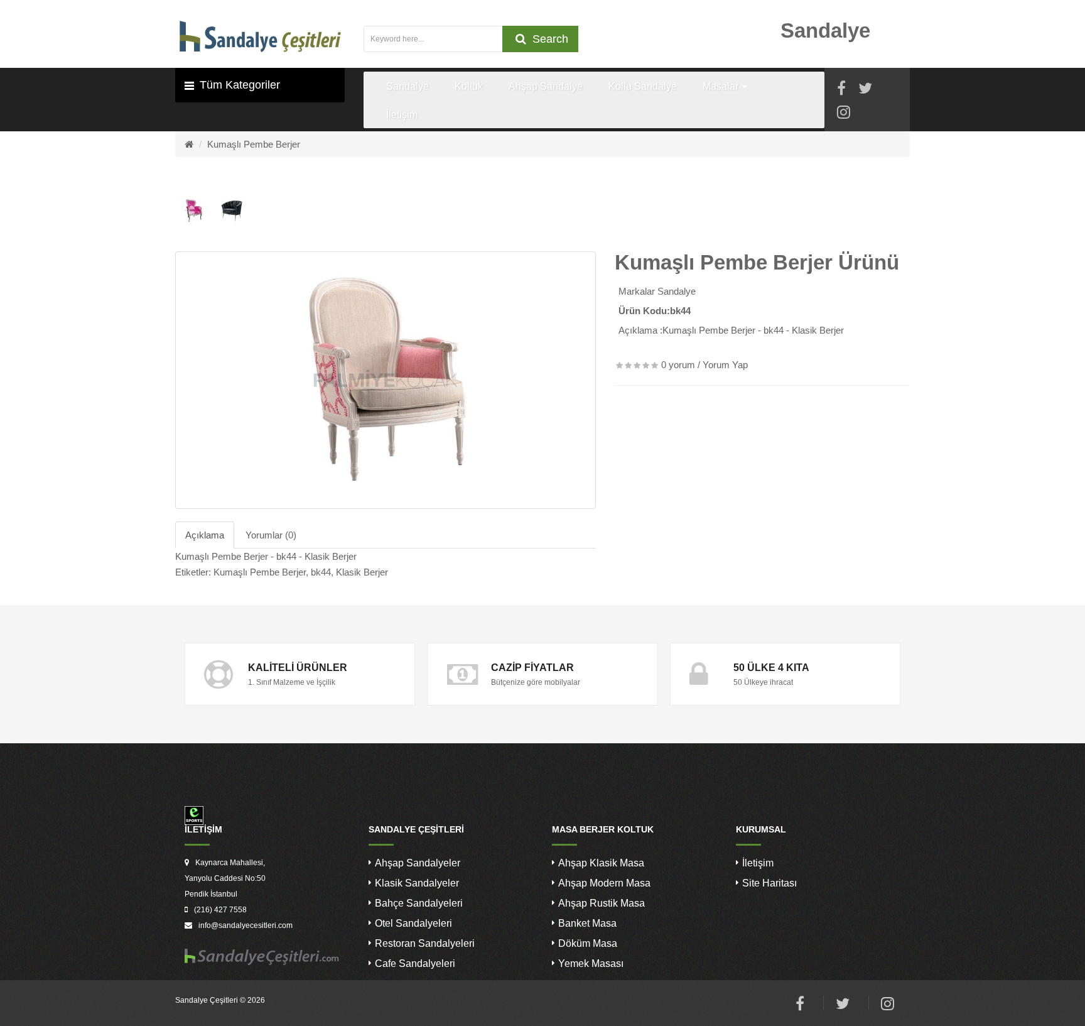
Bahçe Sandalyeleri (419, 903)
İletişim (758, 863)
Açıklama (204, 535)
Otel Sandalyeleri (413, 923)
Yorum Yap (725, 364)
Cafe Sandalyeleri (415, 963)
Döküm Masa (587, 943)
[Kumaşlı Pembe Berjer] (385, 380)
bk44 (321, 572)
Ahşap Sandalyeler (417, 863)
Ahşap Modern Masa (604, 883)
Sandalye (676, 291)
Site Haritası (769, 883)
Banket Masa (587, 923)
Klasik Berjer (362, 572)
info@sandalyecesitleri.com (245, 925)
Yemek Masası (590, 963)
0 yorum (678, 364)
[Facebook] (841, 90)
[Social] (843, 114)
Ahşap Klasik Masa (601, 863)
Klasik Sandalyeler (417, 883)
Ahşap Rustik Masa (601, 903)
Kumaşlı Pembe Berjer (253, 144)
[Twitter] (865, 90)
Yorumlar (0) (271, 535)
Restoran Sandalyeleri (425, 943)
